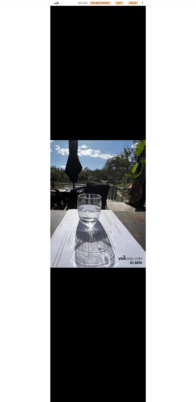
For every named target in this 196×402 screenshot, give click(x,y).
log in (119, 3)
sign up (133, 3)
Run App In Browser (100, 3)
